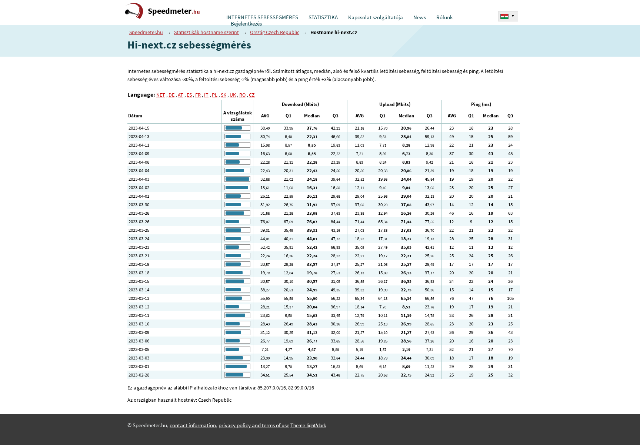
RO (242, 94)
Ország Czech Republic (274, 32)
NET (160, 94)
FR (198, 94)
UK (233, 94)
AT (180, 94)
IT (206, 94)
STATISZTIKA (323, 17)
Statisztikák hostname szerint (206, 32)
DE (171, 94)
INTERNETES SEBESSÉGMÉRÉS (262, 17)
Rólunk (444, 17)
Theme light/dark (308, 425)
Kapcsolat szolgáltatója (375, 17)
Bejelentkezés (246, 23)
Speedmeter (174, 11)
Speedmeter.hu (146, 32)
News (419, 17)
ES (189, 94)
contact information (193, 425)
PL (214, 94)
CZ (252, 94)
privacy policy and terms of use (254, 425)
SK (223, 94)
